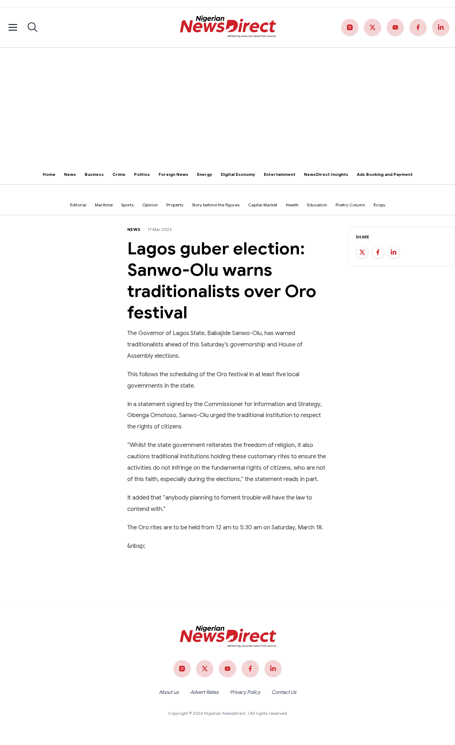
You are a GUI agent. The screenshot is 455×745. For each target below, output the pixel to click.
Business (94, 174)
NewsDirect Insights (326, 174)
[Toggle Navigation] (13, 27)
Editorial (78, 204)
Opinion (150, 204)
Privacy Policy (245, 692)
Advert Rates (204, 692)
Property (174, 204)
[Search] (33, 27)
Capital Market (262, 204)
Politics (142, 174)
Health (292, 204)
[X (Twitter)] (372, 27)
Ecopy (379, 204)
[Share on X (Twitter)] (362, 252)
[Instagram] (349, 27)
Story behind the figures (216, 204)
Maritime (104, 204)
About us (169, 692)
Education (317, 204)
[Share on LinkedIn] (393, 252)
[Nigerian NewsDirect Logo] (227, 27)
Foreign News (173, 174)
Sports (127, 204)
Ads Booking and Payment (385, 174)
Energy (204, 174)
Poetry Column (350, 204)
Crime (118, 174)
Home (49, 174)
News (70, 174)
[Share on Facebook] (377, 252)
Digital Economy (238, 174)
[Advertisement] (227, 101)
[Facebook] (418, 27)
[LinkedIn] (440, 27)
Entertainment (279, 174)
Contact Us (284, 692)
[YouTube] (395, 27)
